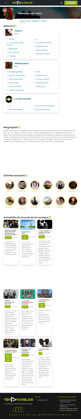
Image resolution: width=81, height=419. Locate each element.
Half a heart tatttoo (16, 109)
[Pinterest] (17, 410)
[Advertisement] (69, 48)
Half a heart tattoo (16, 79)
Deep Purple (42, 305)
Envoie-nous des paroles (71, 2)
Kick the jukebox (42, 50)
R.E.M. (7, 306)
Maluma (25, 355)
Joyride (11, 39)
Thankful (12, 56)
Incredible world (42, 46)
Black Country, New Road (8, 357)
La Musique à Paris (26, 232)
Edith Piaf (24, 237)
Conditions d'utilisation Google (68, 410)
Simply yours (40, 86)
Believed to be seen (43, 54)
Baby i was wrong (42, 83)
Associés (43, 21)
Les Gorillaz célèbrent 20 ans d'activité (27, 302)
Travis (38, 72)
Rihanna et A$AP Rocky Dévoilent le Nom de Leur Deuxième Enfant (11, 232)
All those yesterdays (16, 90)
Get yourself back (15, 86)
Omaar (42, 237)
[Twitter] (22, 410)
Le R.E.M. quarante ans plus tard (9, 302)
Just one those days (43, 109)
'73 (37, 39)
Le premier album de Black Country (11, 351)
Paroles (28, 21)
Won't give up (14, 52)
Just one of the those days (45, 106)
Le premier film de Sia (44, 349)
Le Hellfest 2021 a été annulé (44, 300)
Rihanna (8, 237)
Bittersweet (13, 49)
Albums (22, 21)
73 (10, 106)
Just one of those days (17, 75)
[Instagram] (19, 410)
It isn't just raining (42, 79)
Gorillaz (25, 307)
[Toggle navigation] (5, 2)
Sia (40, 353)
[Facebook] (14, 410)
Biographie (36, 21)
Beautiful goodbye (16, 72)
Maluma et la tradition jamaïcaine (26, 350)
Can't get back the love (44, 43)
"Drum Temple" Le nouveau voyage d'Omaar (45, 232)
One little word (41, 75)
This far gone (14, 83)
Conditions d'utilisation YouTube (69, 408)
